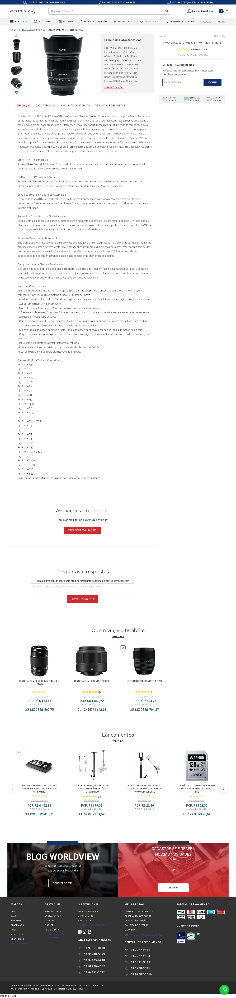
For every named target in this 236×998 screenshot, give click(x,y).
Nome (173, 858)
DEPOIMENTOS (85, 916)
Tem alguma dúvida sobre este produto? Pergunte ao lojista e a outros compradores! (83, 580)
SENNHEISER (17, 939)
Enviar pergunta (83, 599)
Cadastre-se (207, 11)
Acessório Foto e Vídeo (182, 21)
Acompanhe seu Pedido (138, 916)
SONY (14, 911)
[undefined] (62, 65)
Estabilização (125, 21)
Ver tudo (118, 637)
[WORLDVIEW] (13, 30)
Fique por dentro (63, 883)
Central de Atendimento (139, 911)
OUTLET (49, 925)
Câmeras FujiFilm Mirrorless (91, 290)
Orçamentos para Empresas (146, 935)
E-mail (173, 869)
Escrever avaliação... (82, 530)
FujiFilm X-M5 (25, 408)
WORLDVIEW (17, 934)
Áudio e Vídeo (151, 21)
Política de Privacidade (92, 925)
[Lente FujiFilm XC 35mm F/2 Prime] (92, 662)
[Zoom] (16, 44)
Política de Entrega (136, 925)
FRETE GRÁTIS (52, 930)
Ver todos (21, 21)
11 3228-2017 (140, 968)
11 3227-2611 (140, 950)
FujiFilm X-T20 (25, 447)
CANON (14, 916)
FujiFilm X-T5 (25, 438)
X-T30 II (39, 452)
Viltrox (163, 36)
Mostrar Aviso (8, 995)
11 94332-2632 (94, 972)
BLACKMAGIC (18, 925)
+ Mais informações (114, 87)
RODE (14, 930)
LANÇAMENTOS (53, 916)
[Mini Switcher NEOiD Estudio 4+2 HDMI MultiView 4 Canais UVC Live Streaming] (39, 766)
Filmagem (68, 21)
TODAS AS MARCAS (21, 944)
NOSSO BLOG (85, 920)
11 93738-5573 (94, 954)
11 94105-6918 (94, 960)
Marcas (206, 22)
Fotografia (44, 21)
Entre (195, 11)
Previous (16, 35)
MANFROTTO (17, 920)
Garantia (130, 930)
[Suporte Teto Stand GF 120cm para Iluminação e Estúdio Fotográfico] (91, 766)
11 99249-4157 (94, 966)
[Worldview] (21, 11)
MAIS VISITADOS (53, 911)
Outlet (222, 22)
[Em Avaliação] (181, 937)
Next (16, 92)
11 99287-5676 (141, 974)
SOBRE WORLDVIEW (88, 911)
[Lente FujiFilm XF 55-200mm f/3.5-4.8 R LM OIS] (39, 662)
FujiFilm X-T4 (25, 434)
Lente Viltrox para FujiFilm (63, 146)
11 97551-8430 (94, 948)
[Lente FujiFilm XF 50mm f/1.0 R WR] (144, 662)
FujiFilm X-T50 (25, 456)
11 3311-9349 (140, 962)
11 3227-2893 (140, 956)
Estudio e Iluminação (95, 21)
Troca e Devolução (136, 920)
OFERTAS (49, 920)
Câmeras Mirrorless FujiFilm (47, 478)
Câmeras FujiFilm (87, 116)
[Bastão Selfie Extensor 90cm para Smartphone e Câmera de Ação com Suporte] (144, 766)
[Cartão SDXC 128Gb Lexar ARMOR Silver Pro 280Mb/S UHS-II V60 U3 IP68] (196, 766)
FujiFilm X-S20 (25, 473)
